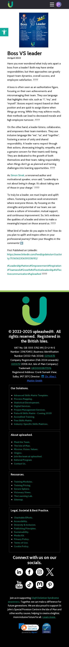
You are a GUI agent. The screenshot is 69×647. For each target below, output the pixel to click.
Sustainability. (21, 532)
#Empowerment (39, 265)
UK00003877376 (41, 368)
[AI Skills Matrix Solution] (58, 4)
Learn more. (49, 617)
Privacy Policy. (21, 539)
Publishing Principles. (25, 528)
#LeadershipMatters (18, 265)
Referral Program (23, 459)
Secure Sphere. (22, 488)
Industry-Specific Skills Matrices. (31, 424)
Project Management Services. (29, 409)
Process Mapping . (23, 398)
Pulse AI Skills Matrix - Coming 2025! (33, 413)
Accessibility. (20, 521)
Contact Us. (20, 463)
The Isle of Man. (22, 445)
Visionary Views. (22, 492)
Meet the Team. (22, 442)
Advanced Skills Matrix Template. (31, 395)
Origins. (18, 452)
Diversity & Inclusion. (25, 524)
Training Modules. (23, 481)
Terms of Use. (21, 542)
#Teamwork (14, 269)
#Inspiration (54, 265)
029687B (49, 355)
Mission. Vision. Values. (26, 449)
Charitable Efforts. (23, 517)
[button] (4, 32)
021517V (16, 364)
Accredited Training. (24, 416)
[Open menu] (52, 4)
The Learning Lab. (23, 496)
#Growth (25, 269)
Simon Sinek (17, 175)
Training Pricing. (22, 485)
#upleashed (34, 273)
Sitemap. (18, 499)
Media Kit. (19, 535)
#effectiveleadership (42, 269)
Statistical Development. (26, 402)
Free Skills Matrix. (23, 420)
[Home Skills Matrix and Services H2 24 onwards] (10, 4)
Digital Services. (22, 406)
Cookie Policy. (21, 546)
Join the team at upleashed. (28, 456)
